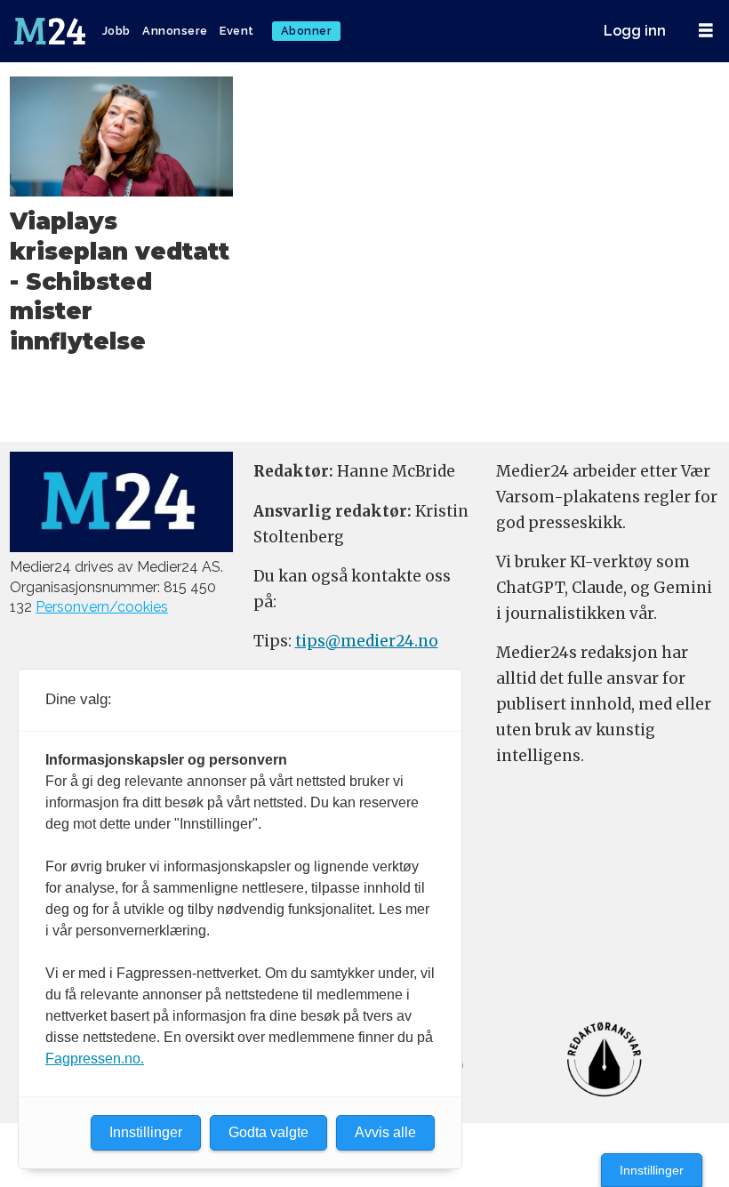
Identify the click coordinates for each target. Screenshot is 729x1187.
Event (237, 30)
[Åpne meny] (705, 30)
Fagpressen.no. (94, 1058)
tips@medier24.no (366, 641)
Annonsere (175, 30)
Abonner (306, 30)
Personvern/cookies (102, 606)
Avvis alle (385, 1132)
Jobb (116, 30)
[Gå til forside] (51, 31)
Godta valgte (268, 1132)
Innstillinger (652, 1170)
